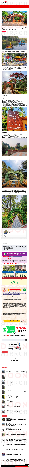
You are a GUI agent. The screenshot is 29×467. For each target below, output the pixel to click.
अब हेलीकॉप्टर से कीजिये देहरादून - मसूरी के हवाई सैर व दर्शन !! (13, 429)
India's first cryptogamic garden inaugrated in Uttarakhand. (15, 434)
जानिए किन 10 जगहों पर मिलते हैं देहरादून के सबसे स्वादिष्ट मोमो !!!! (14, 449)
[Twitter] (6, 236)
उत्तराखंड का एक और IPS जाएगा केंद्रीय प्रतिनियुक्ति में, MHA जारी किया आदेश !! (16, 406)
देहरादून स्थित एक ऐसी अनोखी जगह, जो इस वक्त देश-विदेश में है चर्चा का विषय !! (16, 444)
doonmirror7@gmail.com (15, 358)
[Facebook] (4, 236)
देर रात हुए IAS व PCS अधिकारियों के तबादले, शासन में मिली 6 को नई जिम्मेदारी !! (16, 391)
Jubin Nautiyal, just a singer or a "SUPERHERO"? (14, 454)
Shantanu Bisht (5, 243)
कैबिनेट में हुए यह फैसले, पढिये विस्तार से (11, 401)
